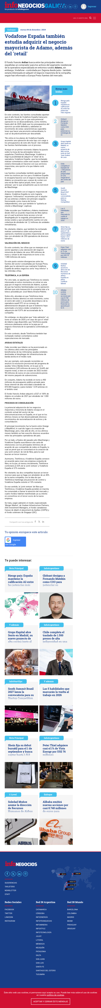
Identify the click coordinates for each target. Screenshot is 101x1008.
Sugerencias (11, 883)
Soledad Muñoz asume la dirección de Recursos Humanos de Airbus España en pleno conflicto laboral (65, 273)
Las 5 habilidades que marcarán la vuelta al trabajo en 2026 (65, 214)
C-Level (13, 794)
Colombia (72, 913)
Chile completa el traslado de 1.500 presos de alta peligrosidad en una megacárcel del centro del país (66, 173)
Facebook (9, 909)
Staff (7, 894)
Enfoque (11, 29)
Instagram (10, 921)
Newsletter (10, 890)
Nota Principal (16, 568)
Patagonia (41, 951)
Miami (70, 921)
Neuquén (40, 948)
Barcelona (72, 909)
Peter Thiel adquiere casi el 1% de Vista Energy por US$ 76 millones (66, 252)
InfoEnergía (42, 917)
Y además (14, 624)
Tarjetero (10, 887)
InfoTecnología (43, 932)
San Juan (40, 959)
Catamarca (41, 909)
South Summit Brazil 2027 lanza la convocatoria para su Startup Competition (65, 195)
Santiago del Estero (46, 970)
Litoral (39, 940)
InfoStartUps (15, 681)
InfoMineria (41, 925)
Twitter (8, 913)
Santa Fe (40, 967)
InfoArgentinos (51, 568)
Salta (38, 955)
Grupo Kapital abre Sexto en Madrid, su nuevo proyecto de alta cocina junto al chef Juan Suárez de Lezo (66, 149)
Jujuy (38, 936)
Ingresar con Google (12, 542)
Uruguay (71, 929)
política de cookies (55, 995)
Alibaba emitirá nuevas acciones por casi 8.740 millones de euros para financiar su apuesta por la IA (65, 299)
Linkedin (9, 917)
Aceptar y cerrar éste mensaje (50, 1001)
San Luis (40, 963)
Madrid (70, 917)
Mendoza (40, 944)
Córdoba (40, 913)
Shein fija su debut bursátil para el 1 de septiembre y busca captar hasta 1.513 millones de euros (66, 234)
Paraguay (71, 925)
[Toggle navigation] (94, 18)
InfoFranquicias (44, 921)
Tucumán (40, 974)
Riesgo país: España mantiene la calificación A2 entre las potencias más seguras (65, 107)
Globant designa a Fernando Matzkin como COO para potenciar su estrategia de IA (65, 127)
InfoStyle (40, 929)
